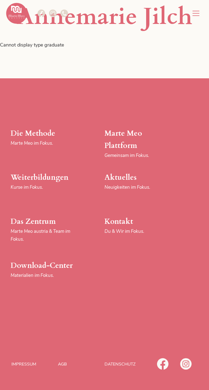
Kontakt (124, 225)
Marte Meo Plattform (126, 143)
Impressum (23, 364)
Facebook (162, 364)
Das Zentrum (40, 229)
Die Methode (33, 137)
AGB (62, 364)
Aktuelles (127, 181)
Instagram (186, 364)
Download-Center (42, 269)
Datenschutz (120, 364)
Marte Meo (16, 13)
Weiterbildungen (40, 181)
